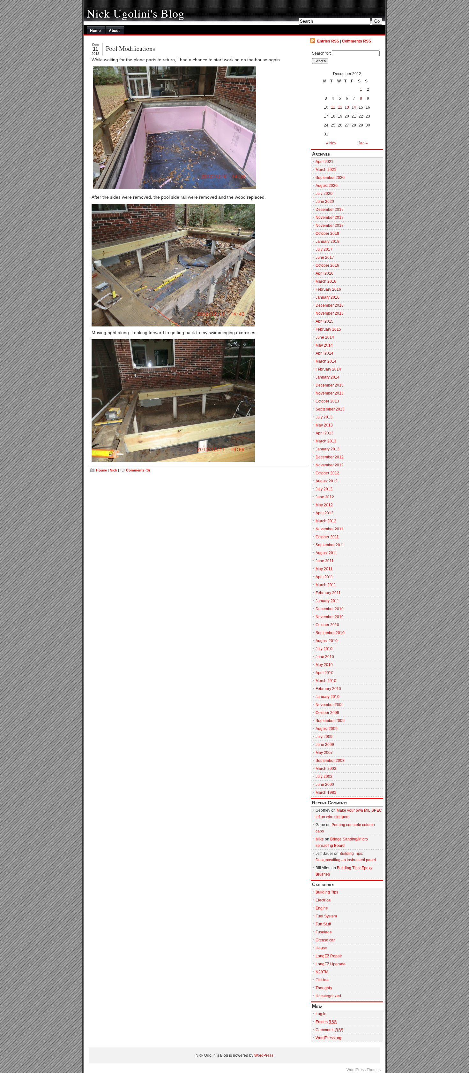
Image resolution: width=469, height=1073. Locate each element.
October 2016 (327, 265)
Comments (329, 1030)
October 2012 (327, 473)
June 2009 (325, 744)
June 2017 (325, 257)
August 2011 (326, 553)
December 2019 (330, 209)
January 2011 (327, 601)
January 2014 (327, 377)
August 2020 (327, 185)
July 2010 (324, 649)
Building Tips (327, 892)
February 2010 (328, 688)
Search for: (321, 53)
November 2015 (330, 313)
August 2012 (327, 481)
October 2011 (327, 537)
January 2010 (327, 696)
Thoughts (324, 988)
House (101, 470)
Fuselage (324, 932)
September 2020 (330, 177)
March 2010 (326, 680)
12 (340, 107)
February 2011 (328, 593)
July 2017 (324, 249)
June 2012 (325, 497)
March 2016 (326, 281)
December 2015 (330, 305)
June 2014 (325, 337)
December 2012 (330, 457)
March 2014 (326, 361)
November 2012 (330, 465)
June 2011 (325, 561)
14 (354, 107)
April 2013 (324, 433)
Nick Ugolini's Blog (135, 13)
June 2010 (325, 657)
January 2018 (327, 241)
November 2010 (330, 617)
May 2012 (324, 505)
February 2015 (328, 329)
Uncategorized (328, 996)
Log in (321, 1014)
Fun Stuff (323, 924)
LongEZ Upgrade (331, 964)
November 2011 (329, 529)
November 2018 (330, 225)
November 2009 (330, 704)
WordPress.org (328, 1038)
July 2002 (324, 776)
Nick (113, 470)
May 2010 (324, 665)
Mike (320, 839)
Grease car (325, 940)
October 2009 (327, 712)
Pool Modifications (130, 48)
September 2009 (330, 720)
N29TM (322, 972)
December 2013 (330, 385)
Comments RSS (356, 41)
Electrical (323, 900)
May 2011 (324, 569)
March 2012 (326, 521)
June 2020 (325, 201)
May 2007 (324, 752)
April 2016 (324, 273)
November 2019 (330, 217)
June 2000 (325, 784)
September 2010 (330, 633)
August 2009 (327, 728)
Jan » (363, 143)
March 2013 (326, 441)
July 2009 (324, 736)
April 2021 (324, 161)
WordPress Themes (363, 1070)
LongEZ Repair (329, 956)
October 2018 (327, 233)
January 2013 (327, 449)
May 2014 (324, 345)
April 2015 (324, 321)
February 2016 (328, 289)
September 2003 (330, 760)
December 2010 (330, 609)
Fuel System (326, 916)
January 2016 (327, 297)
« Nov (331, 143)
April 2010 (324, 673)
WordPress (263, 1055)
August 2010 (327, 641)
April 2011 (324, 577)
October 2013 (327, 401)
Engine (322, 908)
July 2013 (324, 417)
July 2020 (324, 193)
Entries (326, 1022)
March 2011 (326, 585)
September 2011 (330, 545)
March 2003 (326, 768)
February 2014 (328, 369)
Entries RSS (328, 41)
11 (333, 107)
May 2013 (324, 425)
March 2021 (326, 169)
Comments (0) (138, 470)
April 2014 (324, 353)
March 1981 (326, 792)
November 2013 (330, 393)
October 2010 (327, 625)
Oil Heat (323, 980)
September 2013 (330, 409)
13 (347, 107)
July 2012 (324, 489)
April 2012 (324, 513)
